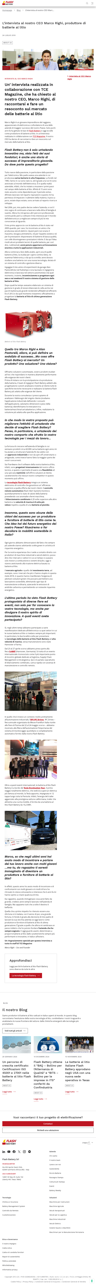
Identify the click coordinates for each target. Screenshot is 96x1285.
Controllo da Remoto (10, 1210)
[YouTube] (8, 1151)
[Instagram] (24, 1151)
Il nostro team (54, 1160)
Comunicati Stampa (57, 1182)
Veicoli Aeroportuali (57, 1210)
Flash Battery (35, 130)
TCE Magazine (39, 136)
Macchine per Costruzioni (59, 1202)
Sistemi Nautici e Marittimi (59, 1228)
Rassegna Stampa (56, 1177)
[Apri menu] (92, 3)
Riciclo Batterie (55, 1173)
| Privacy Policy (27, 1282)
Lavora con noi (55, 1164)
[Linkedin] (3, 1151)
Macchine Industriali (57, 1219)
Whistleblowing (8, 1265)
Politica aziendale (9, 1261)
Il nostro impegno (9, 1244)
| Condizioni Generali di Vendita (73, 1282)
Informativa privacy (9, 1270)
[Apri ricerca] (87, 3)
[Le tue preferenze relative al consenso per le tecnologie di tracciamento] (92, 1281)
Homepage (7, 10)
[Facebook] (14, 1151)
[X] (19, 1151)
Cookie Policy (16, 1282)
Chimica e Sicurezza (10, 1202)
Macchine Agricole (56, 1206)
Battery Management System (13, 1206)
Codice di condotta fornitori (13, 1252)
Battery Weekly (55, 1190)
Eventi (51, 1186)
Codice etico (7, 1248)
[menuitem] (3, 1151)
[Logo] (8, 3)
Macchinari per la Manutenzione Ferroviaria (66, 1232)
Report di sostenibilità (11, 1257)
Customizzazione (9, 1215)
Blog (19, 10)
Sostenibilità (54, 1169)
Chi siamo (53, 1156)
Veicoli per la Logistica (58, 1215)
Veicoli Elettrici (55, 1223)
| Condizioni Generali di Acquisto (47, 1282)
